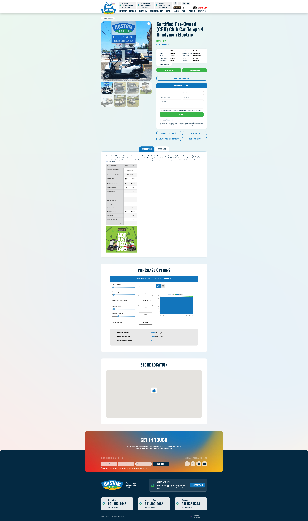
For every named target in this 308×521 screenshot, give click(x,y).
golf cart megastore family (131, 485)
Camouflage (197, 55)
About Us (192, 11)
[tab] (146, 149)
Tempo (172, 56)
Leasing (176, 11)
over (157, 336)
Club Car (173, 53)
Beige (172, 60)
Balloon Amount (117, 313)
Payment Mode (117, 322)
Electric (172, 58)
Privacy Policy (105, 516)
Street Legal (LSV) (156, 11)
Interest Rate (116, 306)
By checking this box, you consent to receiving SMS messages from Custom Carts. (125, 468)
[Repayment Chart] (158, 286)
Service (168, 11)
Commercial (143, 11)
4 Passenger (197, 53)
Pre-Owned (196, 51)
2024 (171, 51)
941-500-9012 (146, 5)
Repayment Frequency (119, 300)
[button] (148, 23)
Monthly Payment (123, 332)
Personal (132, 11)
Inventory (123, 11)
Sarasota (196, 60)
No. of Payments (117, 292)
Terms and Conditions (117, 516)
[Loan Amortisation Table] (162, 286)
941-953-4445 (128, 5)
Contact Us (202, 11)
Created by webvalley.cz (196, 516)
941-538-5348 (164, 5)
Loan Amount (116, 284)
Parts (184, 11)
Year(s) (167, 333)
